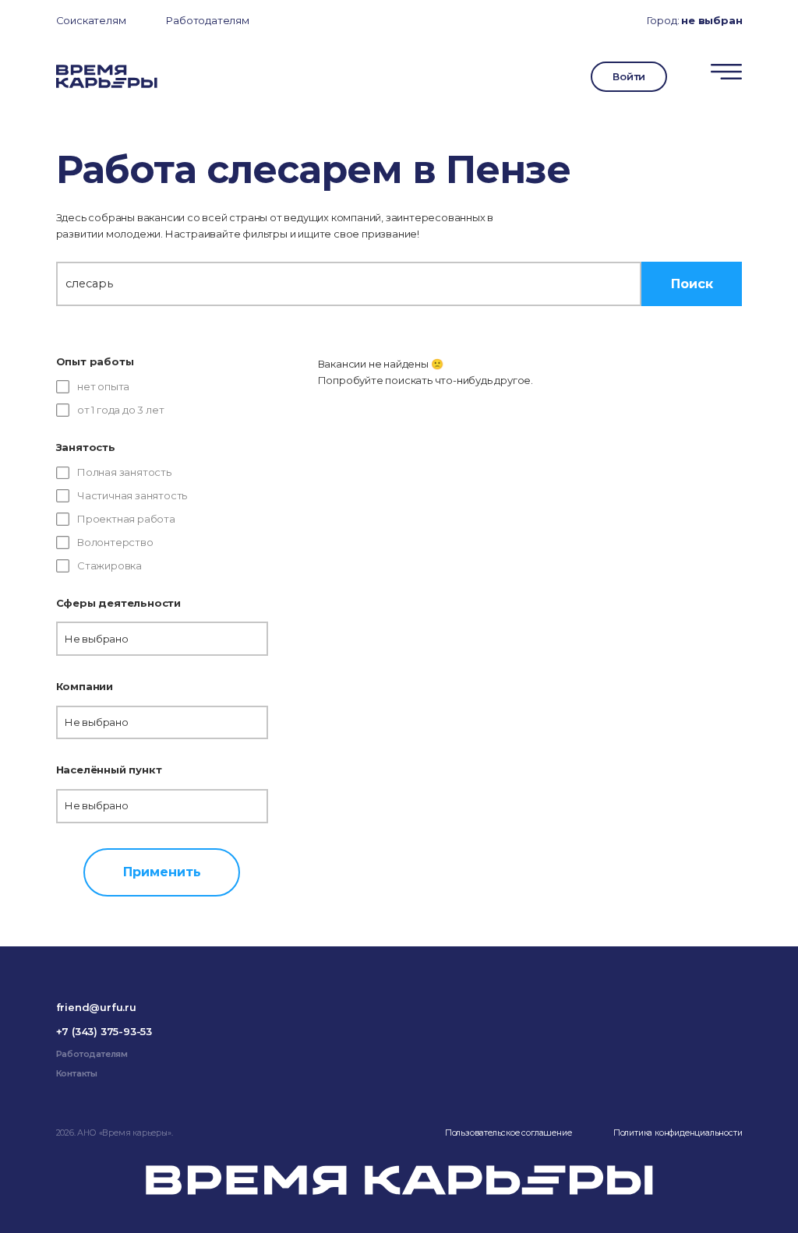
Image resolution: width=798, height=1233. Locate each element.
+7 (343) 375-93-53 (104, 1031)
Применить (162, 871)
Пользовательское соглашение (508, 1133)
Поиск (692, 283)
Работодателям (207, 20)
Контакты (76, 1074)
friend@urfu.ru (96, 1007)
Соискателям (91, 20)
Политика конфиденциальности (678, 1133)
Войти (629, 76)
